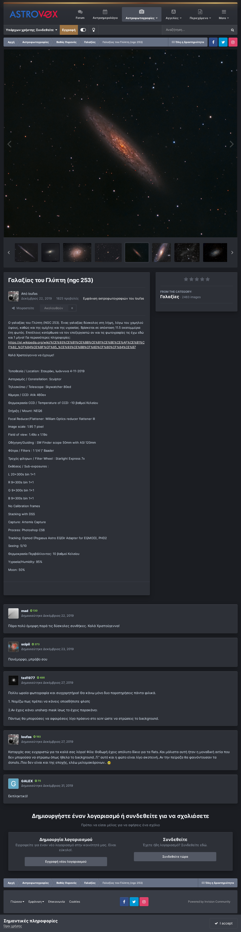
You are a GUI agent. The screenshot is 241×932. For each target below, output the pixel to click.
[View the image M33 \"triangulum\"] (77, 252)
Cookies (74, 901)
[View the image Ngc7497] (187, 252)
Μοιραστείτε (24, 308)
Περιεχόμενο (199, 18)
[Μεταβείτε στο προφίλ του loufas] (13, 296)
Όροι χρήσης (13, 926)
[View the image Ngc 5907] (26, 252)
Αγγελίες (172, 18)
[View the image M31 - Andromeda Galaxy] (161, 252)
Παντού (216, 30)
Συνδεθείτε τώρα (175, 856)
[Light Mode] (93, 30)
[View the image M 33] (215, 252)
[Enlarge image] (109, 762)
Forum (80, 18)
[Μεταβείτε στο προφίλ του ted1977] (13, 680)
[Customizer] (83, 30)
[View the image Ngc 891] (108, 252)
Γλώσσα (17, 901)
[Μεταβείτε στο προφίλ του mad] (13, 613)
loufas (32, 294)
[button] (9, 252)
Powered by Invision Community (209, 901)
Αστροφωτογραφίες (140, 18)
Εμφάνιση (35, 901)
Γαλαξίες (169, 296)
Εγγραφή (69, 30)
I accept (225, 923)
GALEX (27, 781)
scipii (25, 644)
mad (24, 611)
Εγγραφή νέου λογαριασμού (66, 861)
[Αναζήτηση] (232, 30)
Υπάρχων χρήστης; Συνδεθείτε (30, 30)
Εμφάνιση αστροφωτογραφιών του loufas (113, 298)
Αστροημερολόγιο (105, 18)
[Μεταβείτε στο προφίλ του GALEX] (13, 783)
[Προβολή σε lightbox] (120, 143)
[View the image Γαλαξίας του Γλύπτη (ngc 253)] (137, 252)
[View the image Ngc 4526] (50, 252)
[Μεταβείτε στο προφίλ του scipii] (13, 647)
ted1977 (28, 678)
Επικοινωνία (56, 901)
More (223, 18)
